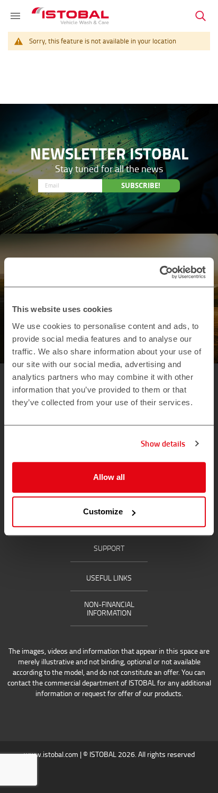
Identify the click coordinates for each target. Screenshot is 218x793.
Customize (103, 511)
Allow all (109, 477)
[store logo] (70, 15)
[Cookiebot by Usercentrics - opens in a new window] (159, 272)
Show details (163, 443)
